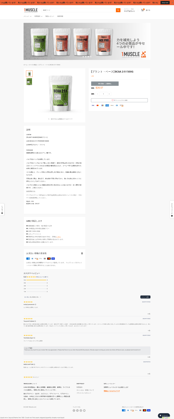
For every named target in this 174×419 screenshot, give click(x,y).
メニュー (26, 16)
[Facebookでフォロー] (74, 410)
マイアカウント (129, 11)
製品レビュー (49, 16)
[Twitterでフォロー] (77, 410)
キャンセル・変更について (85, 390)
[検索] (118, 10)
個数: (93, 94)
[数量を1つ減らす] (98, 94)
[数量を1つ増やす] (109, 94)
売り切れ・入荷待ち (104, 84)
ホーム (25, 64)
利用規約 (37, 16)
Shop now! (165, 2)
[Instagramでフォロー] (81, 410)
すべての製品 (33, 64)
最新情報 (60, 16)
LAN (92, 76)
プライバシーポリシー (84, 393)
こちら (58, 237)
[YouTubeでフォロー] (84, 410)
